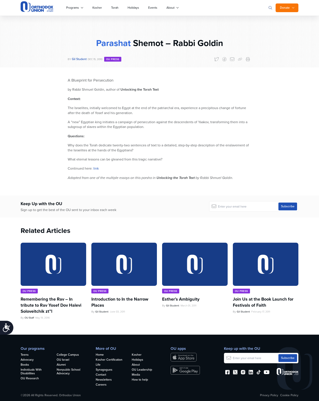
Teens (25, 355)
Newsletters (104, 380)
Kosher (97, 7)
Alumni (61, 365)
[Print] (247, 59)
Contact (101, 375)
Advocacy (27, 360)
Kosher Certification (109, 360)
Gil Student (79, 59)
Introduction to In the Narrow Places (119, 302)
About (170, 7)
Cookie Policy (289, 395)
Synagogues (104, 370)
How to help (140, 380)
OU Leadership (142, 370)
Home (100, 355)
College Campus (68, 355)
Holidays (133, 7)
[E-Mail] (232, 59)
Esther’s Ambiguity (180, 299)
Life (98, 365)
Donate (285, 7)
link (96, 168)
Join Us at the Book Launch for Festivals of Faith (263, 302)
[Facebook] (224, 59)
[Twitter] (216, 59)
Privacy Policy (269, 395)
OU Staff (29, 318)
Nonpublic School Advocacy (68, 372)
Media (136, 375)
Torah (114, 7)
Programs (72, 7)
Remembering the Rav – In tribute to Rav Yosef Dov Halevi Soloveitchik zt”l (51, 305)
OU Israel (63, 360)
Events (152, 7)
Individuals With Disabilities (31, 372)
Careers (101, 385)
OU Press (112, 59)
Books (25, 365)
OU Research (30, 378)
